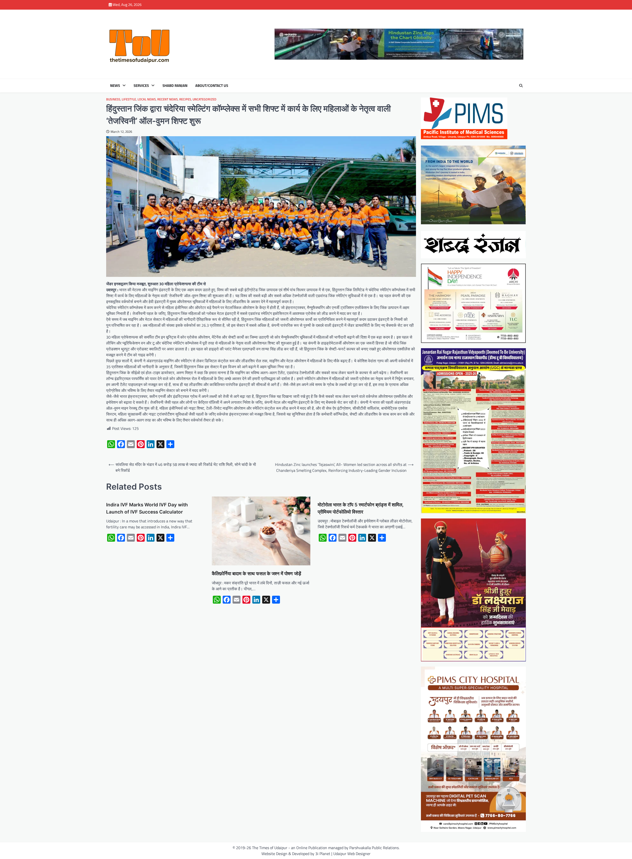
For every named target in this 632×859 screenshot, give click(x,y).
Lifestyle (129, 99)
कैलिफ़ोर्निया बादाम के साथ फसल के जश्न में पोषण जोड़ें (256, 573)
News (115, 85)
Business (113, 99)
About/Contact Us (211, 85)
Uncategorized (204, 99)
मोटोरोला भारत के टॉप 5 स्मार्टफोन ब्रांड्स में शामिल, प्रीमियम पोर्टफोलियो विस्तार (361, 508)
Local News (147, 99)
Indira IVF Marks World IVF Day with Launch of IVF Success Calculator (147, 508)
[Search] (521, 85)
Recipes (185, 99)
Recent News (167, 99)
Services (141, 85)
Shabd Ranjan (174, 85)
